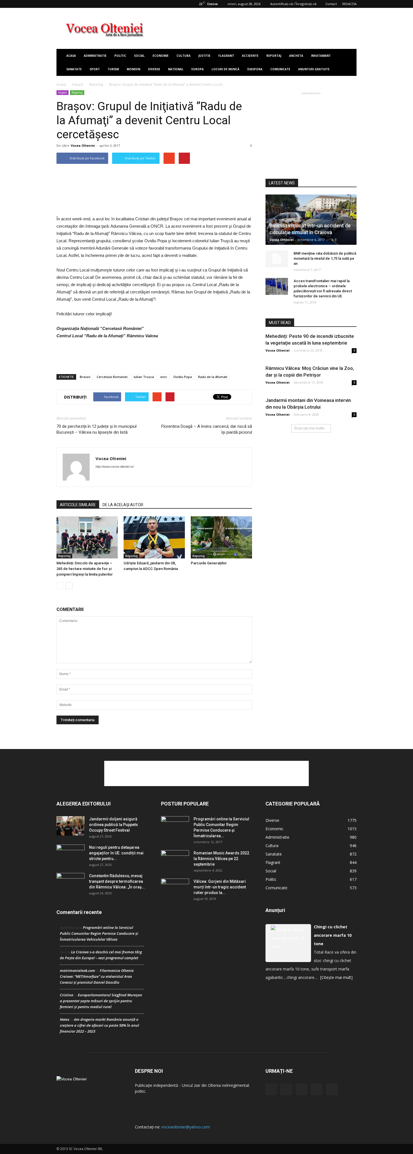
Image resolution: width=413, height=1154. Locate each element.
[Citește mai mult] (336, 977)
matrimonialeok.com (77, 970)
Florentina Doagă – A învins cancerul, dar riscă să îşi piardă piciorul (206, 429)
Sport (95, 69)
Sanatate (74, 69)
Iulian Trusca (144, 377)
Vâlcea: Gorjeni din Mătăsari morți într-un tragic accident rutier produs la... (220, 887)
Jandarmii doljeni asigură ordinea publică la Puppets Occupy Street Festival (113, 824)
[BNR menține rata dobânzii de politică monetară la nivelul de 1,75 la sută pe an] (277, 258)
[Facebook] (60, 4)
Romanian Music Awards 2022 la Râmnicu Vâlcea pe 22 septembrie (221, 858)
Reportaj (273, 56)
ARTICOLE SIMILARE (78, 505)
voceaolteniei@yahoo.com (186, 1127)
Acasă (61, 84)
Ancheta (296, 56)
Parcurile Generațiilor (209, 563)
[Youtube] (98, 4)
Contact (331, 4)
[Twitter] (70, 4)
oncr (163, 377)
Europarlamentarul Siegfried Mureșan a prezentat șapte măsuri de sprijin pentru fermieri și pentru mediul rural (101, 1000)
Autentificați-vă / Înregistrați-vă (293, 4)
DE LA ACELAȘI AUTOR (123, 505)
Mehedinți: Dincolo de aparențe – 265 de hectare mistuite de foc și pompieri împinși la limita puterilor (84, 568)
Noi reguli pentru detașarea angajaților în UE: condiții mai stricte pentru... (116, 853)
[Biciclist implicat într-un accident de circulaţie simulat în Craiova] (311, 219)
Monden (133, 69)
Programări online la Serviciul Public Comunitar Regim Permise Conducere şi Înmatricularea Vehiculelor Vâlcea (99, 933)
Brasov (85, 377)
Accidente (250, 56)
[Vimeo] (79, 4)
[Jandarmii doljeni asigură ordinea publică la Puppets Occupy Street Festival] (70, 826)
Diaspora (254, 69)
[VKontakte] (88, 4)
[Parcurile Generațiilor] (221, 537)
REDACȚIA (349, 4)
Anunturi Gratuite (314, 69)
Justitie (204, 56)
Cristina (66, 994)
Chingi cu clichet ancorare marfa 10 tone (332, 935)
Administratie (95, 56)
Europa (197, 69)
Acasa (71, 56)
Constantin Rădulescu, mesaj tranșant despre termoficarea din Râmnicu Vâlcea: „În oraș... (117, 881)
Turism (113, 69)
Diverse (154, 69)
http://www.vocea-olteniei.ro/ (115, 466)
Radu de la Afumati (212, 377)
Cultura (183, 56)
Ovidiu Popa (182, 377)
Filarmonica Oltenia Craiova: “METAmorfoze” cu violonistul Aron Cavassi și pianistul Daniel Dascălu (97, 976)
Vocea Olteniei (83, 145)
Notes (64, 1019)
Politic (120, 56)
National (175, 69)
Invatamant (321, 56)
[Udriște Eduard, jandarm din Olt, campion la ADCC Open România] (154, 537)
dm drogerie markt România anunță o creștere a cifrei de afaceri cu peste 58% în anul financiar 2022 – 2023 (99, 1025)
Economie (161, 56)
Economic (274, 828)
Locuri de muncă (225, 69)
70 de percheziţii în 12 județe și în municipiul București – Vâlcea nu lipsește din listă (96, 429)
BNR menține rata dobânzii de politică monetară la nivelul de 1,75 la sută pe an (325, 258)
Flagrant (226, 56)
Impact (77, 84)
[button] (350, 62)
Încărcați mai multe (309, 428)
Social (139, 56)
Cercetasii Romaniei (112, 377)
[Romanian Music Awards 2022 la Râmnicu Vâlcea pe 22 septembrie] (175, 860)
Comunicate (280, 69)
